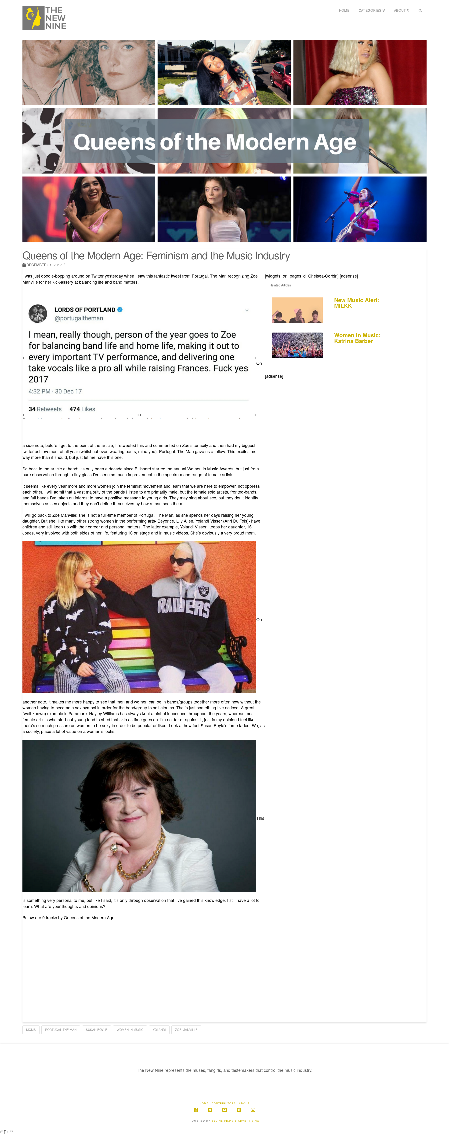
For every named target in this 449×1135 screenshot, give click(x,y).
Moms (31, 1029)
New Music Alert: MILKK (356, 303)
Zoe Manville (186, 1029)
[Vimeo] (239, 1109)
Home (204, 1103)
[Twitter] (210, 1109)
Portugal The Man (60, 1029)
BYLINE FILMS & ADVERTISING (235, 1120)
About (244, 1103)
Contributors (224, 1103)
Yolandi (159, 1029)
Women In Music (130, 1029)
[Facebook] (196, 1109)
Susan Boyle (96, 1029)
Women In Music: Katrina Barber (357, 338)
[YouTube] (224, 1109)
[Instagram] (253, 1109)
